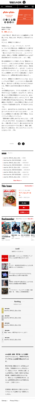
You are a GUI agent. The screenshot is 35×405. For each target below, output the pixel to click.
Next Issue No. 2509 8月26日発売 (17, 165)
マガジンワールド (17, 2)
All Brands (9, 6)
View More (16, 180)
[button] (31, 230)
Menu (26, 6)
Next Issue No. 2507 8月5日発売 (16, 174)
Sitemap (4, 400)
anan (24, 18)
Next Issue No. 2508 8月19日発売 (17, 170)
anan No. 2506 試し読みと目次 (16, 172)
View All (30, 219)
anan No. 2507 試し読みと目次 (16, 167)
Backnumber (28, 186)
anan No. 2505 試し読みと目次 (16, 177)
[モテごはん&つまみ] (9, 197)
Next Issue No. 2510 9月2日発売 (15, 160)
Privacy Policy (14, 400)
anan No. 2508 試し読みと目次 (16, 162)
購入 (24, 207)
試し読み (24, 203)
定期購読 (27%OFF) (24, 212)
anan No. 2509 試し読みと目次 (15, 158)
